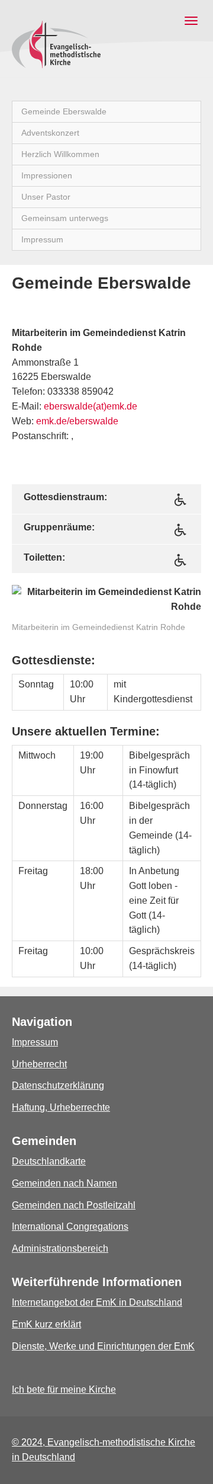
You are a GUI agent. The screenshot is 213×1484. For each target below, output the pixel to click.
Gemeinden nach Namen (64, 1183)
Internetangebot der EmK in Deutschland (97, 1302)
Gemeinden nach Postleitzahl (73, 1205)
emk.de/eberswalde (77, 421)
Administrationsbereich (60, 1248)
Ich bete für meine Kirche (64, 1389)
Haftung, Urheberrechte (61, 1107)
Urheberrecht (39, 1064)
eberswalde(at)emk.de (90, 406)
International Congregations (70, 1226)
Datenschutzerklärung (58, 1085)
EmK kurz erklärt (46, 1324)
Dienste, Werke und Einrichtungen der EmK (103, 1346)
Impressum (35, 1042)
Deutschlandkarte (49, 1161)
